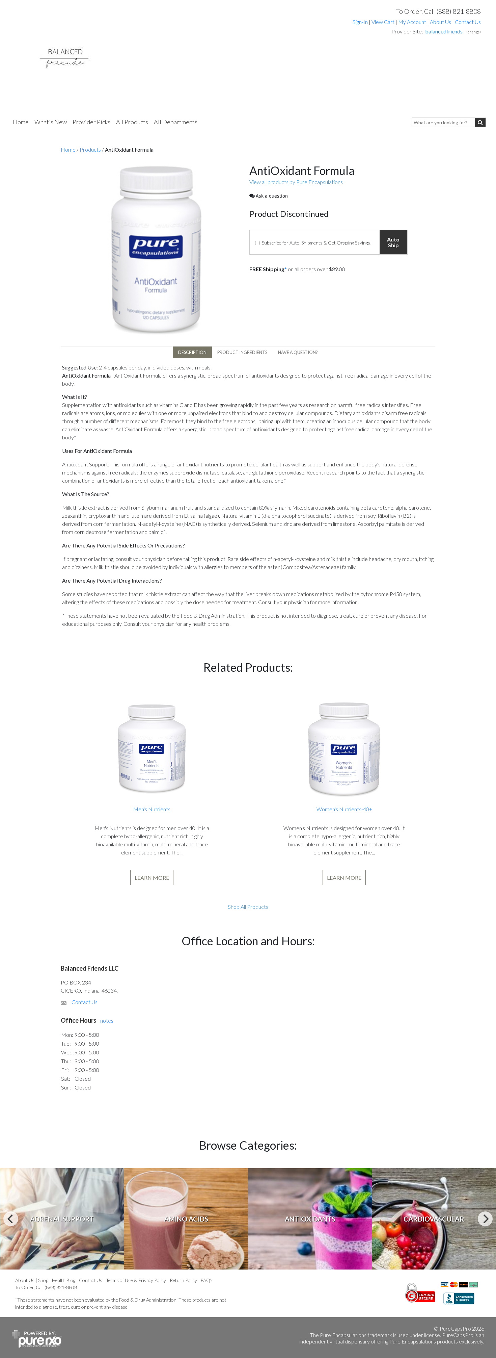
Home (21, 122)
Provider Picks (91, 122)
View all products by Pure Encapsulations (296, 182)
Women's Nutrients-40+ (344, 809)
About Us (440, 22)
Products (90, 149)
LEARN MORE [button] (152, 877)
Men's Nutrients (151, 809)
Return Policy (183, 1280)
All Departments (175, 122)
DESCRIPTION (192, 352)
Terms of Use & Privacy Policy (136, 1280)
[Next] (485, 1218)
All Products (132, 122)
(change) (473, 32)
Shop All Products (248, 906)
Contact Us (468, 22)
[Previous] (10, 1218)
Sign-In (360, 22)
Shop (43, 1280)
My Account (412, 22)
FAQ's (207, 1280)
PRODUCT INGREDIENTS (242, 352)
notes (106, 1020)
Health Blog (63, 1280)
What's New (50, 122)
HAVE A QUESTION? (298, 352)
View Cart (383, 22)
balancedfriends (444, 31)
